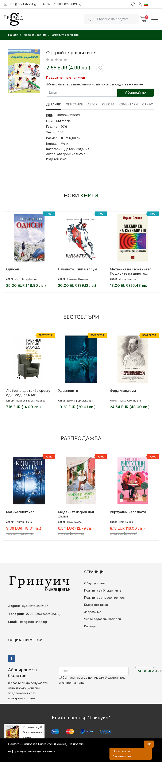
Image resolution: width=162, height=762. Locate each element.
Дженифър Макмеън (28, 400)
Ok (149, 744)
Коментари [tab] (128, 104)
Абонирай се (146, 671)
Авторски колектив (71, 154)
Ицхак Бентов (75, 279)
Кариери (90, 626)
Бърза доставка (96, 604)
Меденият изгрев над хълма (24, 514)
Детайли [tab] (53, 104)
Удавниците (16, 390)
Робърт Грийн (127, 400)
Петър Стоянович (78, 400)
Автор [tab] (92, 104)
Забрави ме (92, 612)
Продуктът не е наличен (65, 77)
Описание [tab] (74, 104)
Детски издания (76, 149)
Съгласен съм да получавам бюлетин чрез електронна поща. (92, 680)
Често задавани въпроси (102, 619)
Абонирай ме (135, 92)
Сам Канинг (74, 522)
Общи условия (94, 583)
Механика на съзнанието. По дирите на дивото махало (79, 271)
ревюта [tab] (108, 104)
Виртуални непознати (76, 512)
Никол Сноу (126, 522)
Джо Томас (22, 522)
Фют (63, 159)
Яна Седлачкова (129, 279)
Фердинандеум (71, 390)
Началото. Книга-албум (25, 269)
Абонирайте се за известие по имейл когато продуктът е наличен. (95, 84)
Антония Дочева (25, 279)
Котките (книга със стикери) (126, 271)
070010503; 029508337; (64, 4)
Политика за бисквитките (102, 590)
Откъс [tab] (147, 104)
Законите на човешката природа (130, 392)
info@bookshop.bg (22, 4)
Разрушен (118, 512)
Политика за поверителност (105, 597)
